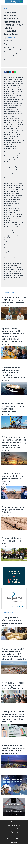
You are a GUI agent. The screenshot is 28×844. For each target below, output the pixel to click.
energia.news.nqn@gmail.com (14, 838)
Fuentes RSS (14, 829)
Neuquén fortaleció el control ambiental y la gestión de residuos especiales (12, 477)
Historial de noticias (14, 825)
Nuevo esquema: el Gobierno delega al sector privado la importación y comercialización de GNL (13, 372)
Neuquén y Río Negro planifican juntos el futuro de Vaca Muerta (12, 685)
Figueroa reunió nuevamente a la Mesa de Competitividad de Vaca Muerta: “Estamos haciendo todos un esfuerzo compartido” (13, 335)
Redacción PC (11, 37)
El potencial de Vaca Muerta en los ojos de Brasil (12, 541)
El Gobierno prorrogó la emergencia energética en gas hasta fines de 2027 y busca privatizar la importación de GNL (13, 442)
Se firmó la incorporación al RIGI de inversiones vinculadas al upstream (13, 300)
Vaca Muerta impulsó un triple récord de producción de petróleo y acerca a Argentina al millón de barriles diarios (13, 654)
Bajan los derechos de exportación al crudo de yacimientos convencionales (12, 407)
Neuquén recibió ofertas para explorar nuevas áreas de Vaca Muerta (11, 621)
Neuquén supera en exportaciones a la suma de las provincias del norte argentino (13, 749)
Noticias (7, 9)
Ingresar (15, 832)
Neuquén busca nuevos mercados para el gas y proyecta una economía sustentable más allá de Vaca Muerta (13, 716)
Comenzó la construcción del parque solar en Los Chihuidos (13, 510)
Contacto (14, 822)
